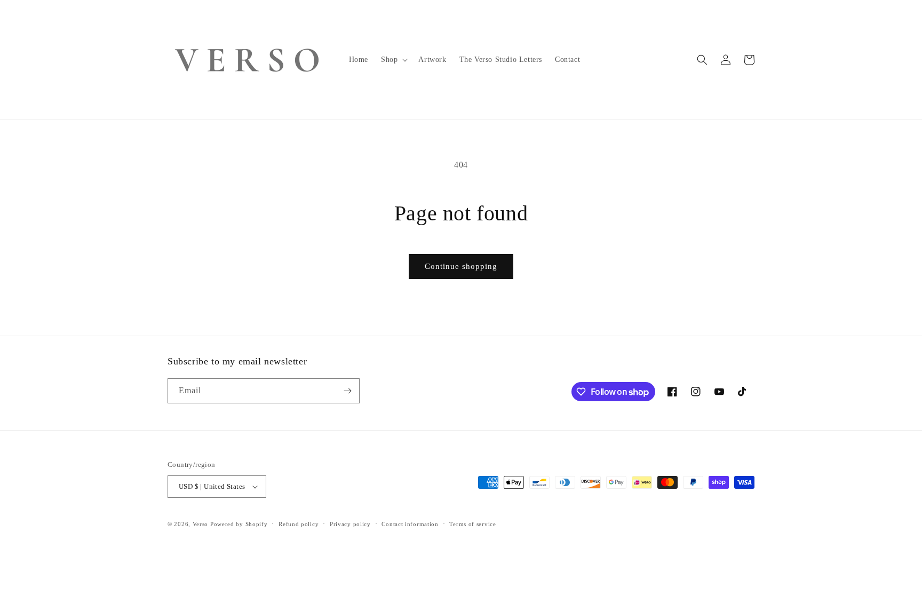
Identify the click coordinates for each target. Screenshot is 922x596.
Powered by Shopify (239, 524)
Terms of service (472, 524)
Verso (201, 524)
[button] (393, 60)
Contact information (409, 524)
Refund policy (299, 524)
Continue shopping (461, 266)
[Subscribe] (347, 390)
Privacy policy (350, 524)
